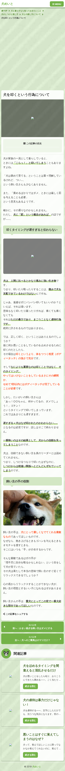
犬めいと (7, 3)
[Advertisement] (32, 55)
